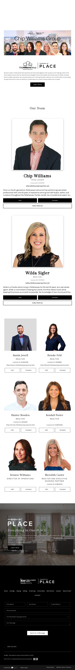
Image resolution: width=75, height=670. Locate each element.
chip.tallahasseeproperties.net (37, 186)
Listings (12, 591)
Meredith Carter (54, 475)
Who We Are (50, 591)
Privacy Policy (50, 667)
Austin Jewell (20, 355)
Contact (55, 200)
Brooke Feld (54, 355)
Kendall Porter (54, 415)
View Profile (37, 206)
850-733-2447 (12, 646)
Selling (25, 591)
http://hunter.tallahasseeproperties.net (20, 425)
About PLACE (67, 591)
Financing (32, 591)
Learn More (37, 84)
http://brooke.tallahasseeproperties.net (54, 365)
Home (6, 591)
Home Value (41, 591)
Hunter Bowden (20, 415)
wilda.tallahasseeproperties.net (37, 283)
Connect (37, 595)
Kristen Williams (20, 475)
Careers (58, 591)
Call (20, 200)
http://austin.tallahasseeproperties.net (20, 365)
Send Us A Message (37, 633)
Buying (19, 591)
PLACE (31, 655)
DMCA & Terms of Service (63, 667)
